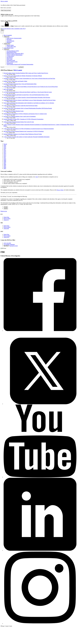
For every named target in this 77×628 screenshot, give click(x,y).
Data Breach (10, 57)
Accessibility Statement (9, 244)
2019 (5, 146)
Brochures (9, 39)
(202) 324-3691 (7, 243)
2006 (5, 164)
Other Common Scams (12, 61)
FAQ (37, 176)
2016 (5, 150)
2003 (5, 168)
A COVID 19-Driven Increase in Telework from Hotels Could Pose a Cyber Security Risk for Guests (28, 92)
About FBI (6, 228)
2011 (5, 157)
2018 (5, 148)
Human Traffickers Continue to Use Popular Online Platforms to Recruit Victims (23, 134)
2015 (5, 152)
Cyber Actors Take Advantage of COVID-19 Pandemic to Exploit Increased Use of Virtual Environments (29, 128)
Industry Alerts (10, 45)
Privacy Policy (60, 190)
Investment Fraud (11, 60)
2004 (5, 167)
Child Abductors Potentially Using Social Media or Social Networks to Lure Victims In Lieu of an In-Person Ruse (31, 86)
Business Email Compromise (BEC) (15, 53)
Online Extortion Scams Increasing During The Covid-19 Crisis (19, 121)
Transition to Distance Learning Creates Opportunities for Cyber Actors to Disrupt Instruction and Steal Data (29, 78)
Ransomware (10, 63)
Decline (5, 208)
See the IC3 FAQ (13, 245)
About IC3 (6, 220)
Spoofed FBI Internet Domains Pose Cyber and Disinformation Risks (20, 84)
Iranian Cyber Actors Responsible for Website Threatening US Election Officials (23, 75)
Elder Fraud (9, 59)
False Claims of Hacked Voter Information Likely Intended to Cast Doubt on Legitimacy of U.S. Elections (29, 103)
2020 (5, 145)
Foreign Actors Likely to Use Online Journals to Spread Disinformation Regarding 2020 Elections (27, 97)
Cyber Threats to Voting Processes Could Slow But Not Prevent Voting (20, 105)
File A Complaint (8, 35)
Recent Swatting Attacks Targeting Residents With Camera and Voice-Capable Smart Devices (26, 73)
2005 (5, 165)
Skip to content (4, 1)
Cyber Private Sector (8, 48)
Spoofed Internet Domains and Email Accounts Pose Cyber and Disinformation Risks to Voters (26, 94)
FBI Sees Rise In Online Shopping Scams (13, 111)
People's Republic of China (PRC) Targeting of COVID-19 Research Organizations (23, 119)
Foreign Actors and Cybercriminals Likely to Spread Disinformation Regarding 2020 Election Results (28, 108)
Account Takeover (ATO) (13, 50)
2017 (5, 149)
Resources (9, 42)
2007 (5, 163)
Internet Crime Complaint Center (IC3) (16, 28)
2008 (5, 161)
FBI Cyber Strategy (8, 89)
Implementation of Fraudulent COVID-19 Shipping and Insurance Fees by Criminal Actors (25, 113)
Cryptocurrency (10, 56)
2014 (5, 153)
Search (2, 67)
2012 (5, 156)
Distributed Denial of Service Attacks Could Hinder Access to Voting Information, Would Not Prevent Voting (29, 100)
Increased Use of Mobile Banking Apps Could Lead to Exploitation (20, 116)
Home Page (6, 217)
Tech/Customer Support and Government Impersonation (20, 64)
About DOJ (6, 237)
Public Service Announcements (14, 38)
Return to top (4, 211)
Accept (5, 207)
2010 (5, 159)
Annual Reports (10, 41)
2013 (5, 154)
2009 (5, 160)
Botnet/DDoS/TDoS (11, 52)
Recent (5, 144)
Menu (2, 30)
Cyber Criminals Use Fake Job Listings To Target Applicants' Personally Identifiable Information (26, 136)
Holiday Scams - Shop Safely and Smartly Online (15, 81)
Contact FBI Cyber (11, 46)
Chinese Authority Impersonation (14, 55)
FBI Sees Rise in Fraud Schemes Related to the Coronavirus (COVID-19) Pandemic (24, 131)
